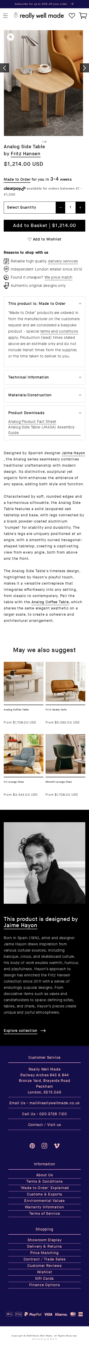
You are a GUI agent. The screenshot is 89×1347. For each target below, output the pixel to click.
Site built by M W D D (44, 1339)
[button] (5, 15)
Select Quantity (21, 207)
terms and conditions (59, 331)
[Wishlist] (71, 15)
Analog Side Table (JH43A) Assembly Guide (41, 430)
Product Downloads (26, 413)
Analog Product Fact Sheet (32, 421)
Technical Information (28, 377)
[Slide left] (4, 67)
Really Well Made (42, 1336)
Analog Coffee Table (50, 602)
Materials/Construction (30, 395)
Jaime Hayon (73, 453)
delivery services (63, 261)
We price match (58, 277)
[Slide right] (84, 67)
